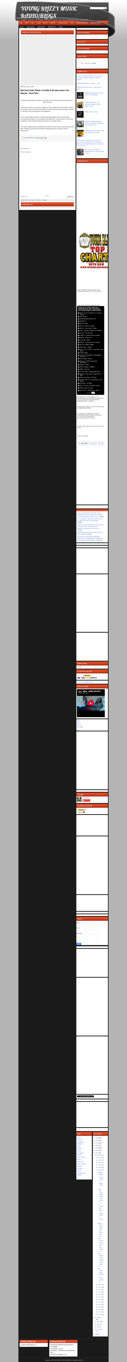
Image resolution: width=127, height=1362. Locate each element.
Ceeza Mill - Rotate (85, 340)
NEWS (72, 23)
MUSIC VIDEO (81, 1157)
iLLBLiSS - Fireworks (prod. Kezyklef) (90, 335)
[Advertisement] (90, 197)
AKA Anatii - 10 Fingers (86, 383)
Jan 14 (100, 1289)
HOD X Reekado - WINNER (87, 367)
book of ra (81, 1360)
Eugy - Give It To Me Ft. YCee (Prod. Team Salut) (91, 350)
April (98, 1324)
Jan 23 (100, 1304)
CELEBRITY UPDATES (63, 23)
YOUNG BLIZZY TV (52, 27)
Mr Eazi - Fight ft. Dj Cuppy (87, 326)
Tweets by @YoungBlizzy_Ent (85, 682)
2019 (96, 1148)
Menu (77, 730)
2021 (96, 1153)
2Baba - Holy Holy (84, 369)
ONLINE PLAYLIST (41, 27)
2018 (96, 1145)
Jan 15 (100, 1292)
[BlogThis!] (42, 138)
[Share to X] (44, 138)
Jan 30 (100, 1312)
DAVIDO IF (83, 321)
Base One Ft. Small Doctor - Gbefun (89, 390)
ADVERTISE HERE (30, 27)
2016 (96, 1140)
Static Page (80, 727)
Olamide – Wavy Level (86, 337)
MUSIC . (79, 1159)
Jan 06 (100, 1165)
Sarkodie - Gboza (84, 364)
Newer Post (24, 196)
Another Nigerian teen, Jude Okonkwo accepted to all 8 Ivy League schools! (93, 104)
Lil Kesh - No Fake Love (86, 333)
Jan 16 (100, 1294)
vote (93, 393)
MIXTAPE (45, 23)
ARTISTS (22, 27)
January (99, 1155)
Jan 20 (100, 1299)
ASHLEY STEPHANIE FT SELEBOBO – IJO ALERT (91, 356)
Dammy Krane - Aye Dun (86, 388)
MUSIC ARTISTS (81, 1164)
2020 (96, 1150)
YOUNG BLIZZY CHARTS (96, 23)
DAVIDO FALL (83, 316)
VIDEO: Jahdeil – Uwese (91, 112)
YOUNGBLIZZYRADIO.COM (82, 23)
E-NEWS (38, 23)
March (98, 1321)
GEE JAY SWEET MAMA (87, 344)
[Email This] (40, 138)
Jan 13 (100, 1287)
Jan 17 (100, 1297)
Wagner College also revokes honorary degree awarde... (100, 1180)
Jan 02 (100, 1157)
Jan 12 (100, 1284)
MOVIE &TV (52, 23)
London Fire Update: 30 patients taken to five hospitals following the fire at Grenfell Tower (94, 123)
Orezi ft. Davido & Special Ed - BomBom (91, 330)
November (99, 1329)
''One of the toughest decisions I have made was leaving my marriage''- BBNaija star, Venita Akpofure (90, 77)
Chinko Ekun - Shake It (86, 347)
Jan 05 (100, 1162)
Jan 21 (100, 1302)
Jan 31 (100, 1314)
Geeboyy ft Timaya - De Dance (88, 377)
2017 (96, 1143)
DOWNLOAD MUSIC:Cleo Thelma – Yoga (88, 83)
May (98, 1326)
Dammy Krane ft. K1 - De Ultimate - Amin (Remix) (91, 380)
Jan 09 (100, 1167)
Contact (79, 722)
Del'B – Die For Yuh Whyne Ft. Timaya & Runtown (91, 313)
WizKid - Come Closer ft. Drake (88, 328)
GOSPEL (60, 27)
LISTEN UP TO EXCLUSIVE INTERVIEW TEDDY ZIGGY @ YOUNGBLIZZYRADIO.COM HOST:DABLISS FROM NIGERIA (90, 538)
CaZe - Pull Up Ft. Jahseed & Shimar (90, 385)
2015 (96, 1138)
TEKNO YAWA (84, 353)
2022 (96, 1334)
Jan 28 (100, 1309)
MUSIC (26, 23)
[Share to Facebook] (45, 138)
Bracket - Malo (84, 323)
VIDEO (32, 23)
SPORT (79, 1171)
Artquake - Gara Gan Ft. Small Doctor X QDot (90, 374)
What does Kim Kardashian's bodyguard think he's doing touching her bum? (94, 151)
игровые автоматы (27, 0)
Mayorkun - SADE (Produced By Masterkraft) (88, 361)
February (99, 1317)
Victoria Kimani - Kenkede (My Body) (90, 371)
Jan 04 (100, 1160)
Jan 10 (100, 1170)
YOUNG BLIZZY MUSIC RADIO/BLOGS (49, 12)
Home (21, 23)
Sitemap (79, 725)
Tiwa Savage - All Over (86, 358)
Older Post (70, 196)
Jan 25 (100, 1307)
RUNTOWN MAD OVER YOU (88, 319)
